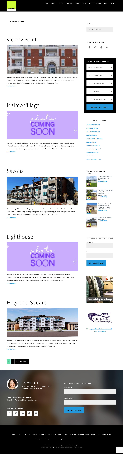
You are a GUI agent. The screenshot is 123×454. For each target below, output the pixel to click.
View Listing (103, 181)
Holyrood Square (26, 302)
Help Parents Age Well (92, 152)
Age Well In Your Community (94, 138)
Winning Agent (61, 439)
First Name (89, 242)
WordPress (81, 439)
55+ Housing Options (92, 128)
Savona (15, 170)
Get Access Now (96, 263)
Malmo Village (23, 105)
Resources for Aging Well (93, 159)
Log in (85, 439)
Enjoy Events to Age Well (93, 149)
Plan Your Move (90, 156)
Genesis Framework (73, 439)
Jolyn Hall (30, 383)
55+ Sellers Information (93, 131)
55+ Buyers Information (93, 124)
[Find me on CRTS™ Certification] (99, 329)
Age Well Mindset (91, 142)
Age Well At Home (91, 135)
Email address (90, 252)
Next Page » (23, 362)
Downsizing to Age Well (93, 145)
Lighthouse (20, 236)
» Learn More (13, 86)
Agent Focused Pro (51, 439)
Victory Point (22, 39)
